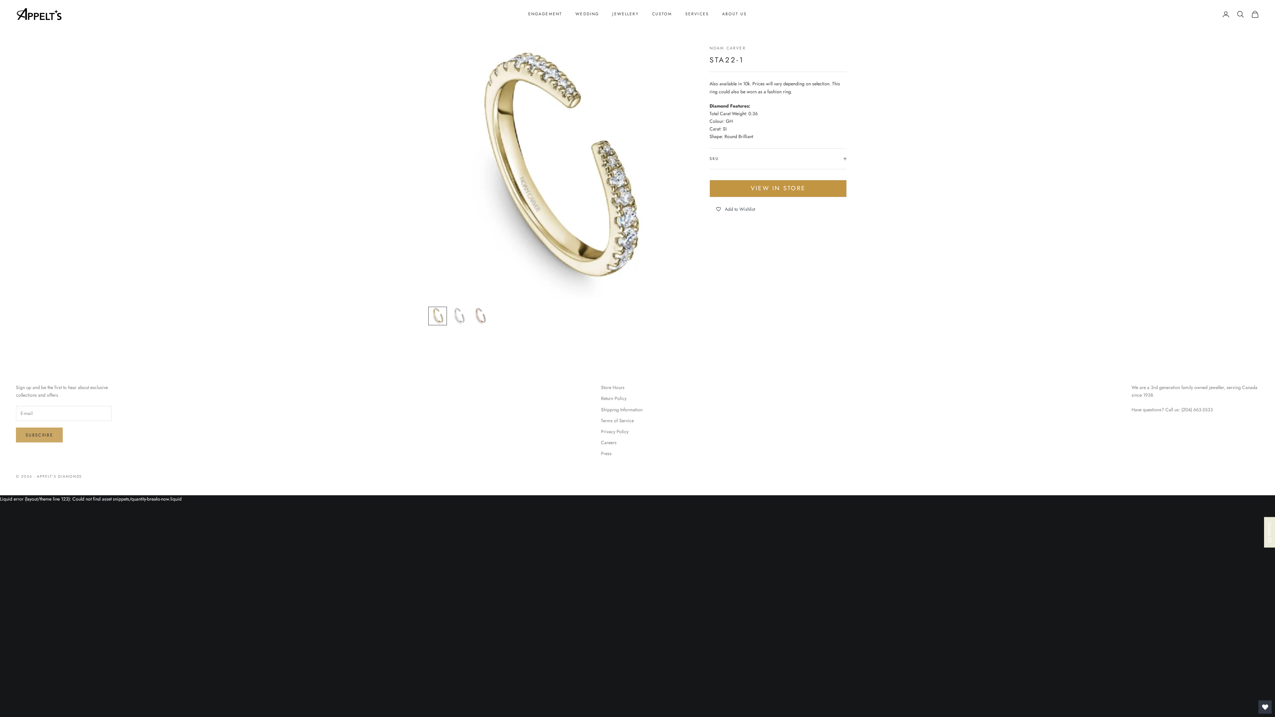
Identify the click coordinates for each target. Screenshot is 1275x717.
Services (697, 14)
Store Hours (613, 387)
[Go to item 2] (459, 316)
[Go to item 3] (480, 316)
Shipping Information (621, 409)
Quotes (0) (1269, 532)
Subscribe (39, 435)
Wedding (587, 14)
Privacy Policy (615, 431)
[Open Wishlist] (1265, 707)
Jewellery (625, 14)
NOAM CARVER (728, 48)
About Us (734, 14)
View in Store (778, 188)
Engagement (545, 14)
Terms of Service (617, 420)
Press (606, 453)
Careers (609, 442)
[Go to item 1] (437, 316)
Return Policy (614, 398)
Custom (662, 14)
